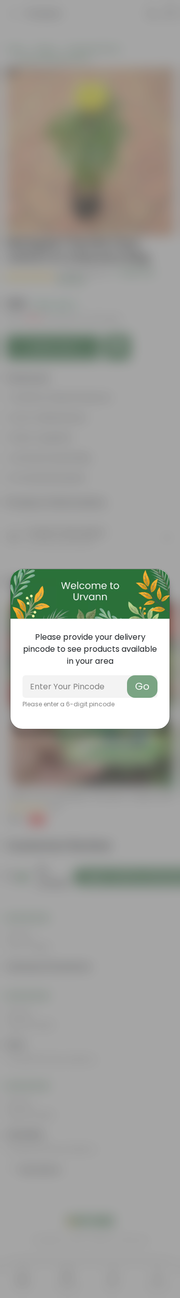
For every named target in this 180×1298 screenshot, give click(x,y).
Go (142, 686)
